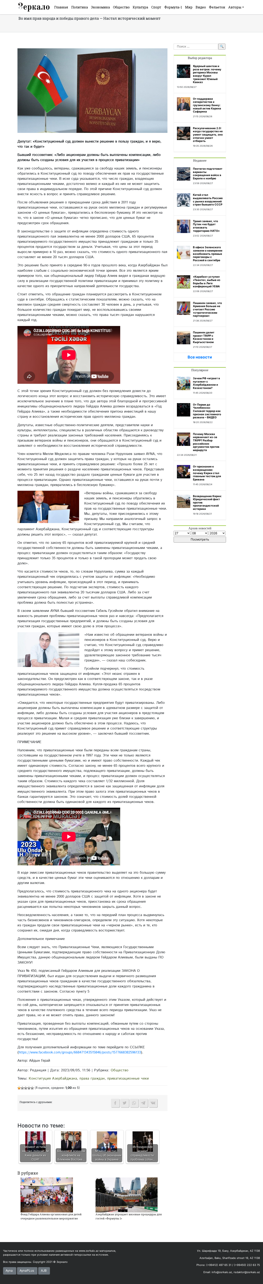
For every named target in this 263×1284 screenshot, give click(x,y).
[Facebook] (115, 1103)
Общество (121, 7)
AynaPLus (27, 1270)
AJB (44, 1270)
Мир (189, 7)
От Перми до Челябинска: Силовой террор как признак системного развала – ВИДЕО (207, 411)
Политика (79, 7)
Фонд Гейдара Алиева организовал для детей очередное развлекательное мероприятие (51, 1216)
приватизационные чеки (128, 1078)
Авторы (234, 7)
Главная (61, 7)
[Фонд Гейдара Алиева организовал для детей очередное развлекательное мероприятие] (47, 1195)
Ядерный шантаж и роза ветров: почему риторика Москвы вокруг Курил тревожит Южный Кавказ (207, 74)
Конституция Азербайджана (53, 1078)
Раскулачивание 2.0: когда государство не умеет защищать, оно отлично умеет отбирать (208, 134)
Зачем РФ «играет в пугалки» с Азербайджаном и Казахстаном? (206, 383)
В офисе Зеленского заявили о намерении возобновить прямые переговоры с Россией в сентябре (207, 254)
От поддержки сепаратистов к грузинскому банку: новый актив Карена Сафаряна (207, 105)
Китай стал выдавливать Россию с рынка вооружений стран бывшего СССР (208, 199)
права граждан (92, 1078)
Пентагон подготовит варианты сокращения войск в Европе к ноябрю (207, 173)
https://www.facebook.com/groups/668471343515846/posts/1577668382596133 (80, 1052)
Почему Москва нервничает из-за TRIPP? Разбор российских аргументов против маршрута (206, 442)
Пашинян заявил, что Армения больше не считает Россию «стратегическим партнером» (207, 309)
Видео (201, 7)
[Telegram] (143, 1103)
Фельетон (217, 7)
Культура (140, 7)
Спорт (156, 7)
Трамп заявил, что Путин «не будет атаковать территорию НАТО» (206, 225)
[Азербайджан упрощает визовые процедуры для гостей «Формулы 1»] (127, 1195)
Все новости (200, 357)
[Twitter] (124, 1103)
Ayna (9, 1270)
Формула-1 (173, 7)
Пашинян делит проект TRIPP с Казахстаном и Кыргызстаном (203, 337)
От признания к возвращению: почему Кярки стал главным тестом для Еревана (207, 473)
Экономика (100, 7)
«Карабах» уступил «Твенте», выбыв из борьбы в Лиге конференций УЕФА (206, 281)
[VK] (153, 1103)
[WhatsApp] (134, 1103)
